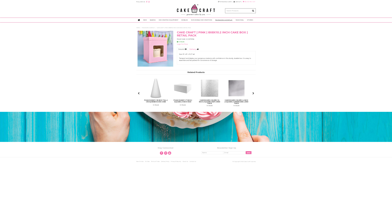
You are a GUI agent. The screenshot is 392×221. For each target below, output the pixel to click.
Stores (250, 20)
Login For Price (182, 44)
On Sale (147, 161)
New (145, 20)
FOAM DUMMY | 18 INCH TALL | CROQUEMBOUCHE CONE (156, 101)
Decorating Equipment (168, 20)
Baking (153, 20)
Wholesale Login (226, 1)
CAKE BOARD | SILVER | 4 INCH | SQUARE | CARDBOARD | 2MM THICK (236, 101)
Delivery (192, 49)
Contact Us (192, 161)
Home (139, 20)
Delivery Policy (165, 161)
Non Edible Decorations (201, 20)
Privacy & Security (176, 161)
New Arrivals (140, 161)
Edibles (185, 20)
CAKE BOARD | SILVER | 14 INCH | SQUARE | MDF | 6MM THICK (209, 101)
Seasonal (240, 20)
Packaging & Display (223, 20)
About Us (185, 161)
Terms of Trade (155, 161)
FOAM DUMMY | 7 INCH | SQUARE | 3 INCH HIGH (183, 101)
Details (181, 49)
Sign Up (238, 1)
